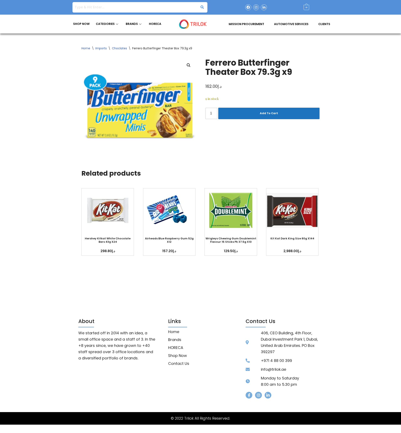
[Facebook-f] (249, 395)
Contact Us (178, 363)
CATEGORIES (105, 24)
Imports (101, 48)
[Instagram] (256, 7)
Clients (324, 24)
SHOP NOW (81, 24)
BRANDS (132, 24)
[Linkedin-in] (264, 7)
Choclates (119, 48)
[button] (188, 65)
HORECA (155, 24)
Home (85, 48)
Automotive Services (291, 24)
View (107, 210)
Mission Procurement (246, 24)
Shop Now (177, 356)
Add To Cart (269, 113)
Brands (174, 340)
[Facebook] (248, 7)
